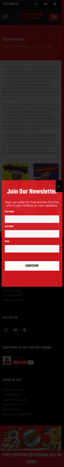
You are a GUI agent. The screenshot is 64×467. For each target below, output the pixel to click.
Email (7, 241)
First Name (9, 212)
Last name (9, 226)
